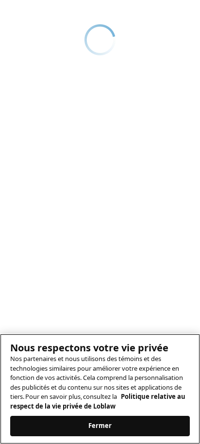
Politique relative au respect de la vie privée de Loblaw (97, 401)
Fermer (100, 425)
